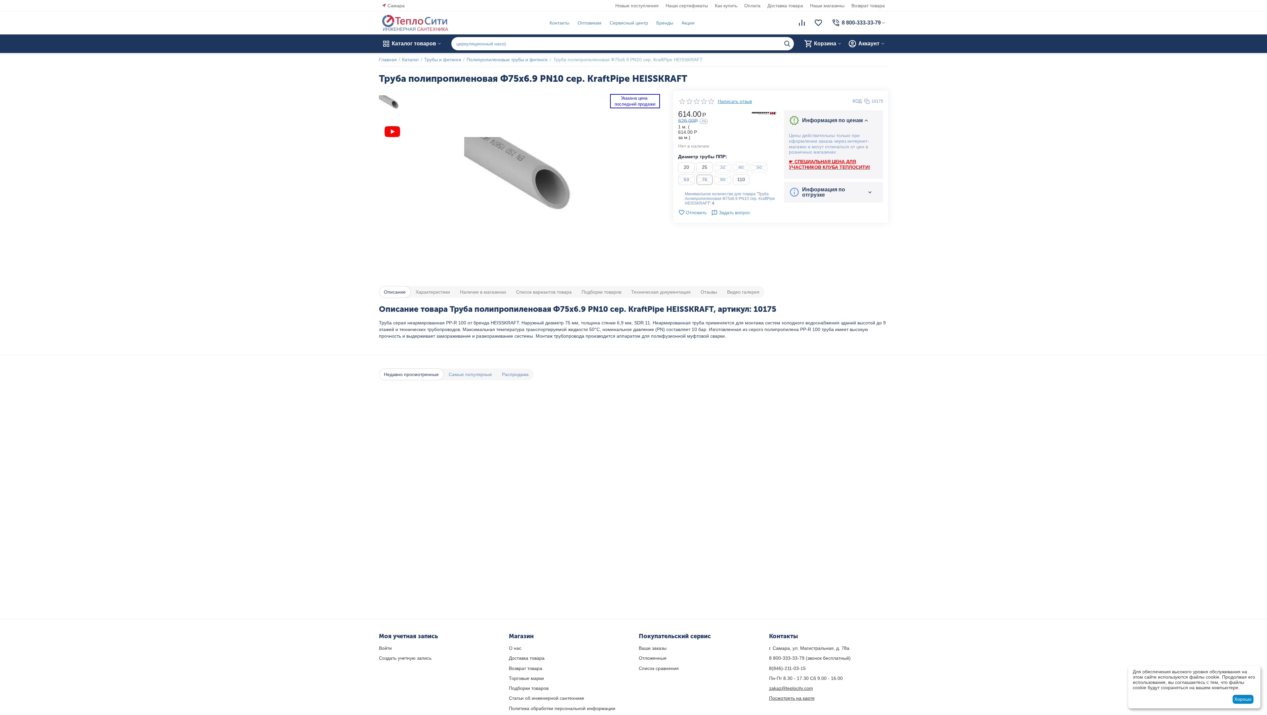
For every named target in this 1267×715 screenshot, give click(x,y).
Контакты (559, 22)
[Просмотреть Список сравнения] (801, 22)
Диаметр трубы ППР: (702, 156)
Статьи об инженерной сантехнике (546, 698)
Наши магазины (827, 5)
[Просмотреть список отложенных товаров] (818, 22)
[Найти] (787, 44)
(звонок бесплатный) (810, 658)
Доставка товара (785, 5)
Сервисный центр (629, 22)
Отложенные (653, 658)
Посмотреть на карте (792, 698)
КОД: (858, 101)
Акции (687, 22)
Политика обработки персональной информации (562, 708)
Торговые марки (526, 678)
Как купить (726, 5)
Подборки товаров (529, 688)
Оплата (752, 5)
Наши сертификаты (687, 5)
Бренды (664, 22)
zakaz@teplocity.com (791, 688)
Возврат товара (868, 5)
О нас (515, 648)
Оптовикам (589, 22)
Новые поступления (637, 5)
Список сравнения (659, 668)
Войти (385, 648)
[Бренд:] (764, 113)
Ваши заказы (653, 648)
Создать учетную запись (405, 658)
